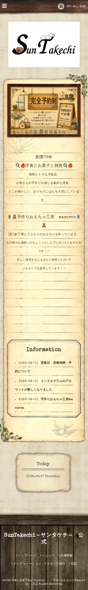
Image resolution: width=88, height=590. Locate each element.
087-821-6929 (76, 6)
